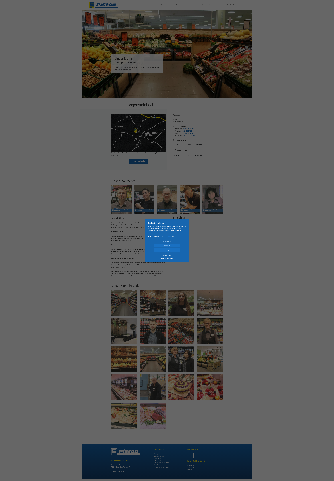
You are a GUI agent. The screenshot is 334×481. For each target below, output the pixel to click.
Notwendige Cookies (157, 236)
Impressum (163, 258)
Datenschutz (170, 258)
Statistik (172, 236)
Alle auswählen (167, 241)
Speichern (167, 250)
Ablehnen (167, 245)
